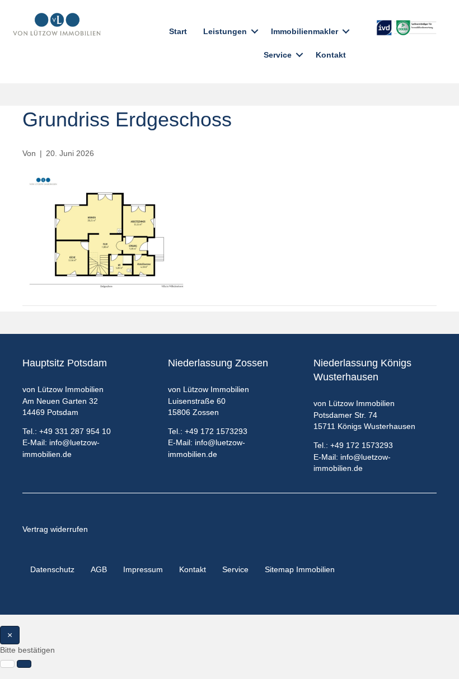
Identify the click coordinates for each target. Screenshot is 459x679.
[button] (255, 31)
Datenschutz (52, 569)
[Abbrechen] (7, 664)
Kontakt (331, 54)
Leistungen (225, 31)
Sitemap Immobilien (300, 569)
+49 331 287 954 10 (75, 431)
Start (178, 31)
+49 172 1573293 (216, 431)
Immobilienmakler (304, 31)
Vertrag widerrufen (55, 529)
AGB (99, 569)
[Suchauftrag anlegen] (24, 664)
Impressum (143, 569)
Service (278, 54)
